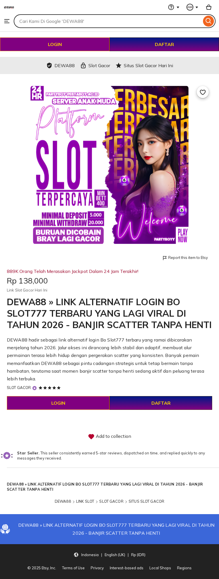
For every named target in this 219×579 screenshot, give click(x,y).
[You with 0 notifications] (192, 7)
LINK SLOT (85, 501)
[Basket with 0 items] (209, 7)
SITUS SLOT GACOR (146, 501)
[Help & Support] (173, 7)
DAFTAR (164, 44)
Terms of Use (73, 568)
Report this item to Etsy (188, 257)
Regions (184, 568)
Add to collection (113, 436)
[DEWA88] (9, 11)
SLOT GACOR (19, 387)
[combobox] (108, 21)
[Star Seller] (34, 388)
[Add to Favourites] (203, 92)
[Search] (209, 21)
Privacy (97, 568)
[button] (109, 554)
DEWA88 (63, 501)
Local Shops (160, 568)
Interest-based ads (126, 568)
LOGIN (55, 44)
